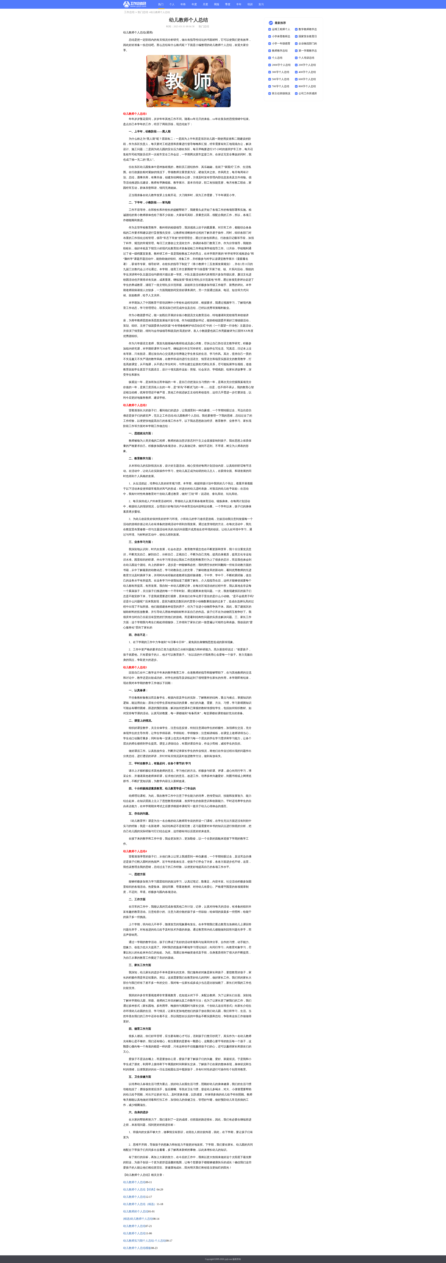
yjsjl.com (228, 1259)
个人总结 (172, 6)
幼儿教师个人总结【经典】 (140, 1189)
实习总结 (261, 6)
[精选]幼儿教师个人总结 (138, 1218)
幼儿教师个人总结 (134, 1182)
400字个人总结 (307, 72)
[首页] (134, 5)
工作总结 (129, 12)
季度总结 (227, 6)
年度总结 (194, 6)
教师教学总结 (280, 50)
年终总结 (183, 6)
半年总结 (238, 6)
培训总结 (250, 6)
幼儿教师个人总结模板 (137, 1247)
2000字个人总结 (281, 65)
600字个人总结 (307, 79)
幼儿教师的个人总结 (135, 1211)
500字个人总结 (280, 79)
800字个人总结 (307, 86)
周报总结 (216, 6)
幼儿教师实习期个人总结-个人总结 (144, 1240)
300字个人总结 (280, 72)
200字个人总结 (307, 65)
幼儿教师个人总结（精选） (140, 1204)
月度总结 (205, 6)
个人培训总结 (306, 57)
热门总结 (160, 6)
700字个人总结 (280, 86)
